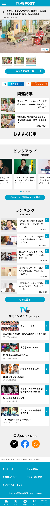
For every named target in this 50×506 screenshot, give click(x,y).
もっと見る (25, 299)
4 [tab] (29, 191)
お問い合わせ (11, 476)
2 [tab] (23, 191)
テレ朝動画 (33, 468)
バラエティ (16, 459)
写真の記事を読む (25, 71)
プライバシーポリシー (14, 484)
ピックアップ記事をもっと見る (25, 197)
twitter (14, 444)
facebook (25, 444)
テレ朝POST (25, 3)
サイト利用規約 (35, 476)
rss (36, 444)
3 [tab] (26, 191)
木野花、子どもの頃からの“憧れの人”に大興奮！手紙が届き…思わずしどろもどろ (29, 459)
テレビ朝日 (10, 468)
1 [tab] (21, 191)
